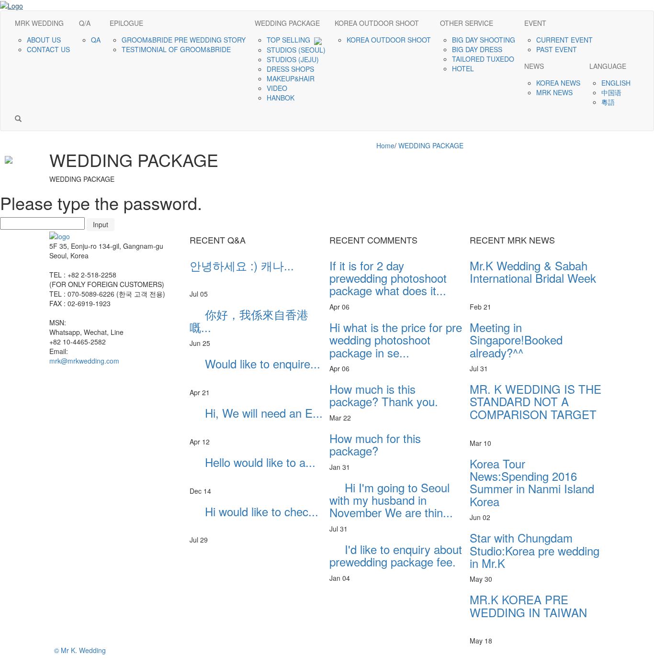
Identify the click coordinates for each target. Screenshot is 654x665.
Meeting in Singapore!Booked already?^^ (535, 340)
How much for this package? (375, 444)
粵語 (609, 102)
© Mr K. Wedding (80, 650)
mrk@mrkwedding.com (84, 361)
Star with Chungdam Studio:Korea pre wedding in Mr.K (534, 550)
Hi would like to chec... (254, 517)
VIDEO (278, 88)
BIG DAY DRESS (478, 49)
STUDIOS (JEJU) (294, 59)
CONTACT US (49, 49)
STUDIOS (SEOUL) (297, 50)
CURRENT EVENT (565, 39)
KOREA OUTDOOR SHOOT (390, 39)
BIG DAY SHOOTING (484, 39)
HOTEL (464, 68)
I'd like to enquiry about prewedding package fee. (395, 555)
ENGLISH (616, 83)
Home (385, 145)
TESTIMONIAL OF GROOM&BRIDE (177, 49)
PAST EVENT (557, 49)
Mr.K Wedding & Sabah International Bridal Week (533, 278)
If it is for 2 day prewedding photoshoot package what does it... (388, 278)
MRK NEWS (555, 92)
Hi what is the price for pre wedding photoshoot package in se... (395, 340)
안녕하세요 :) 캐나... (242, 271)
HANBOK (281, 97)
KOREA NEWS (559, 83)
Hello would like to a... (253, 468)
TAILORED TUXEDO (484, 59)
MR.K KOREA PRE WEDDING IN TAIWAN (528, 612)
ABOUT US (45, 39)
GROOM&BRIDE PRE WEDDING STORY (185, 39)
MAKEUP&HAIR (291, 78)
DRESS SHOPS (291, 69)
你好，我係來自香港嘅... (249, 320)
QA (96, 39)
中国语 (612, 92)
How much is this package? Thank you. (383, 395)
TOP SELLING (290, 39)
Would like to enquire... (255, 369)
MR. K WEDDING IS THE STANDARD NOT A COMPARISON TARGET (535, 407)
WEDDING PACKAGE (430, 145)
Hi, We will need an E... (256, 418)
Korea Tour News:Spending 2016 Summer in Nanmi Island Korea (532, 482)
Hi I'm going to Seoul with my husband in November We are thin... (391, 500)
